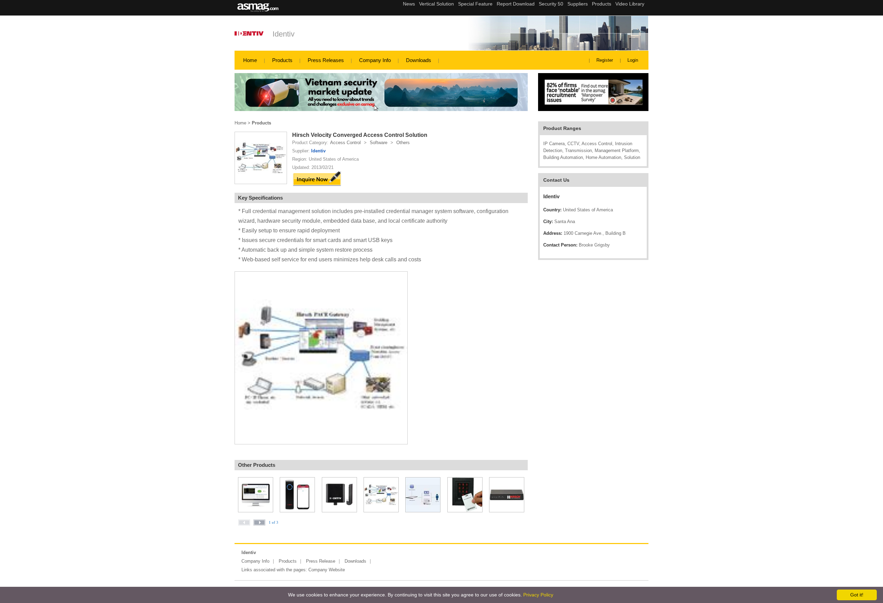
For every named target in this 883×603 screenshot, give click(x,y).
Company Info (375, 60)
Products (282, 60)
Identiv (283, 34)
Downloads (418, 60)
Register (604, 60)
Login (632, 60)
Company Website (326, 569)
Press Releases (326, 60)
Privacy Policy (538, 594)
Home (250, 60)
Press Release (320, 561)
